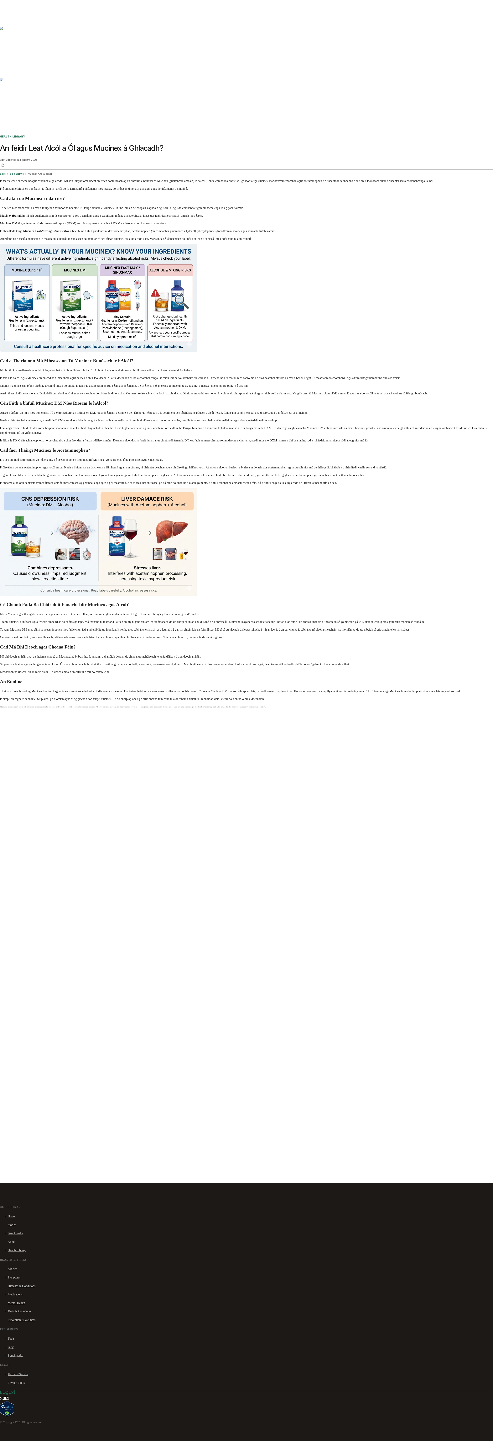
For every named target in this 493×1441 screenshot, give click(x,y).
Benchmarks (12, 5)
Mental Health (16, 1303)
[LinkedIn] (4, 1398)
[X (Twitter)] (1, 1398)
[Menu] (8, 15)
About (11, 1241)
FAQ (31, 5)
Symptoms (14, 1277)
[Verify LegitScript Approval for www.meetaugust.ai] (7, 1415)
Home (11, 1216)
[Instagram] (7, 1398)
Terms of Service (18, 1374)
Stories (24, 5)
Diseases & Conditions (21, 1286)
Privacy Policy (16, 1382)
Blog (11, 1347)
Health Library (17, 1250)
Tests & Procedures (19, 1311)
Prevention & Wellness (21, 1319)
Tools (11, 1338)
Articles (12, 1269)
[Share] (3, 165)
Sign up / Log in (19, 9)
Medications (15, 1294)
